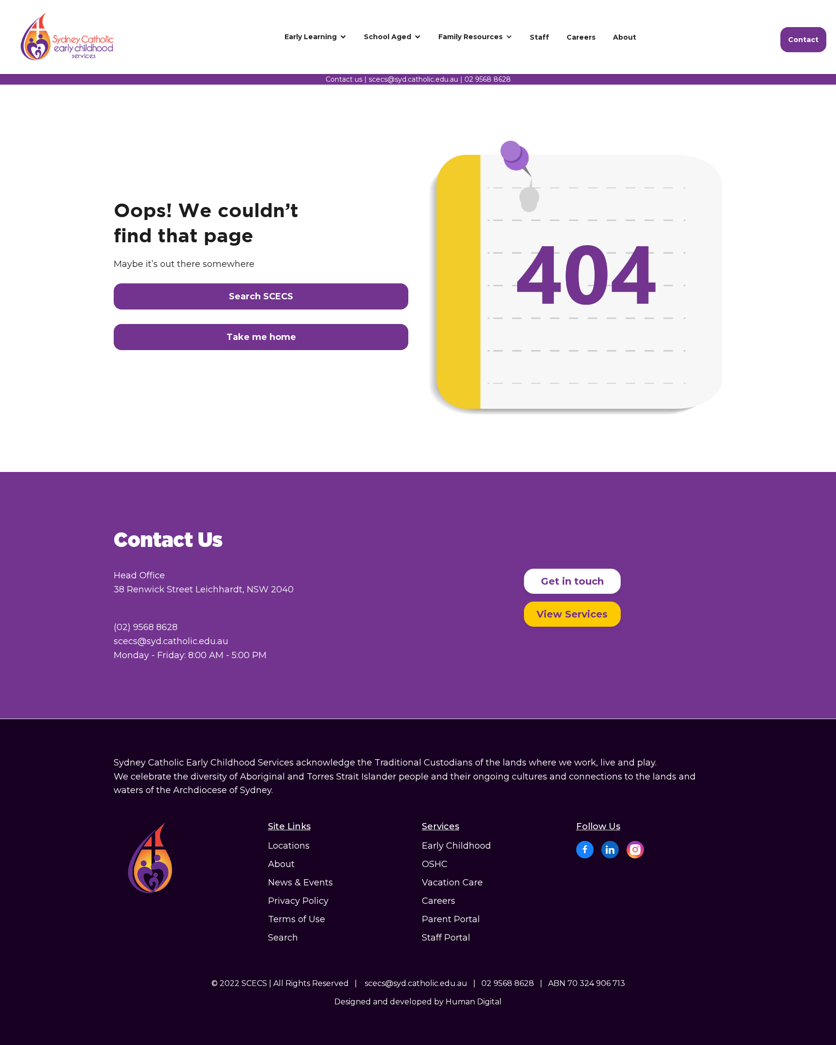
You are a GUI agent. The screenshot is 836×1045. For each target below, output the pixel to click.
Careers (438, 901)
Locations (289, 846)
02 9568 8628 (487, 79)
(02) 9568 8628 (146, 627)
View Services (572, 614)
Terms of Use (296, 919)
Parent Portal (451, 919)
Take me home (261, 337)
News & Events (300, 882)
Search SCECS (261, 296)
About (281, 864)
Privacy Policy (298, 901)
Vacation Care (452, 882)
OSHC (435, 864)
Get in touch (572, 581)
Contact (803, 39)
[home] (75, 37)
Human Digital (474, 1001)
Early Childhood (456, 846)
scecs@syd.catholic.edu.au (413, 79)
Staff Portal (446, 937)
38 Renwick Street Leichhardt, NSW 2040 (204, 589)
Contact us (344, 79)
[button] (315, 37)
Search (283, 937)
